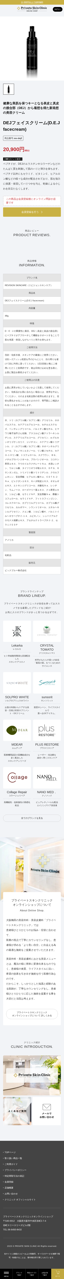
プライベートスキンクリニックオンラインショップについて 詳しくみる (32, 1014)
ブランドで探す (19, 1274)
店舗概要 (9, 1187)
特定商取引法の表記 (14, 1176)
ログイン (58, 9)
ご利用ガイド (11, 1164)
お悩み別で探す (45, 1274)
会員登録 (9, 1182)
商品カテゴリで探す (32, 1274)
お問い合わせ (11, 1193)
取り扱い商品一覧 (13, 1158)
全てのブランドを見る (32, 818)
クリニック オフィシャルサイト (20, 1199)
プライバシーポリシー (15, 1170)
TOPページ (10, 1152)
